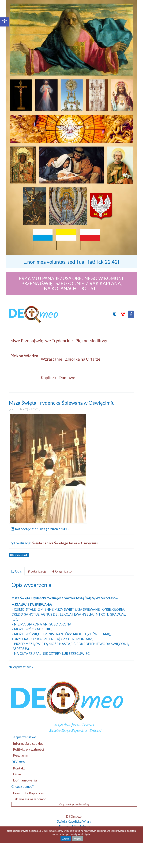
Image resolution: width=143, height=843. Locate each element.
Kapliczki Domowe (58, 377)
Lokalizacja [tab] (38, 571)
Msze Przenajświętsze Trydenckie (41, 340)
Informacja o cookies (28, 743)
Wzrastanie (51, 358)
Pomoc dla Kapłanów (28, 793)
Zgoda (65, 838)
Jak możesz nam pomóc (29, 799)
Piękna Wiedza (24, 355)
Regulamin (20, 755)
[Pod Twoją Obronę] (114, 314)
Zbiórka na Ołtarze (82, 358)
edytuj (35, 409)
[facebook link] (131, 314)
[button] (4, 21)
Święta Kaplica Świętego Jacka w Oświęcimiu (65, 543)
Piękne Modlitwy (91, 340)
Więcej (77, 838)
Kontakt (19, 768)
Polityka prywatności (28, 749)
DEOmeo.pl (74, 816)
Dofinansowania (25, 780)
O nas (17, 774)
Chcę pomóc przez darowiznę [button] (74, 804)
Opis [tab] (18, 571)
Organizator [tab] (63, 571)
